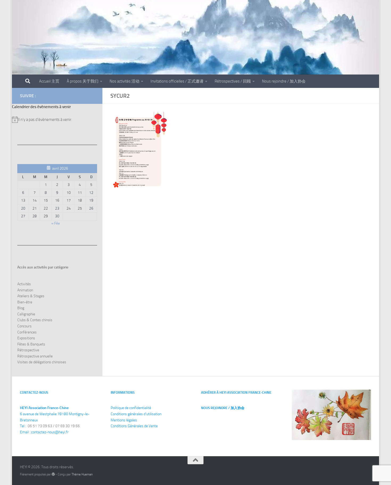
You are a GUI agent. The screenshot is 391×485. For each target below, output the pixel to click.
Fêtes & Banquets (31, 344)
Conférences (27, 332)
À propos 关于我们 (82, 81)
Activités (24, 284)
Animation (25, 290)
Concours (24, 326)
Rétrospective (28, 350)
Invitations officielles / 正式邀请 (177, 81)
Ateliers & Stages (30, 296)
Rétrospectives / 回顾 (233, 81)
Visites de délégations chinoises (41, 362)
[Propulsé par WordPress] (53, 474)
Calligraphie (26, 314)
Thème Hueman (82, 474)
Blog (20, 308)
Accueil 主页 (49, 81)
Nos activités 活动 (124, 81)
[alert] (57, 119)
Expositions (26, 338)
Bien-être (24, 302)
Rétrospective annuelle (35, 356)
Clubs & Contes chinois (34, 320)
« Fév (55, 223)
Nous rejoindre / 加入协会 (284, 81)
